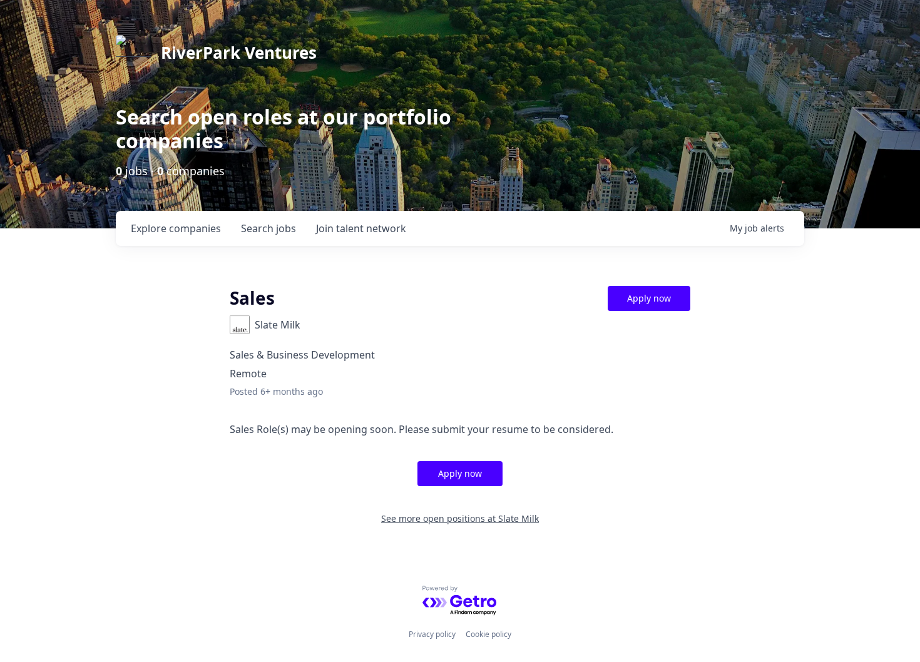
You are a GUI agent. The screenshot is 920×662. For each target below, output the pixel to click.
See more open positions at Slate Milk (460, 518)
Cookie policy (488, 634)
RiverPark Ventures (239, 52)
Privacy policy (432, 634)
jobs (268, 228)
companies (176, 228)
